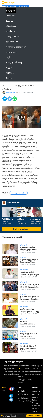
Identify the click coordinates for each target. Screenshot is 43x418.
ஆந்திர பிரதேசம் (7, 370)
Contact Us (36, 391)
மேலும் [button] (9, 78)
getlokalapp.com (24, 398)
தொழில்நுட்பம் (37, 365)
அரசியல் (35, 368)
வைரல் (28, 374)
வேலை (13, 368)
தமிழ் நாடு (10, 10)
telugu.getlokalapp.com (26, 401)
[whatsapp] (14, 99)
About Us (35, 394)
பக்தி (27, 365)
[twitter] (9, 99)
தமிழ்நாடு (7, 374)
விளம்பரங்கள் (37, 374)
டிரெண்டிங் (14, 371)
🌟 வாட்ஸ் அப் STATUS (21, 372)
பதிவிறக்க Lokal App (34, 415)
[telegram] (4, 99)
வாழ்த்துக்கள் (37, 371)
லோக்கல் (14, 365)
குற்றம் (20, 382)
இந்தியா (28, 368)
